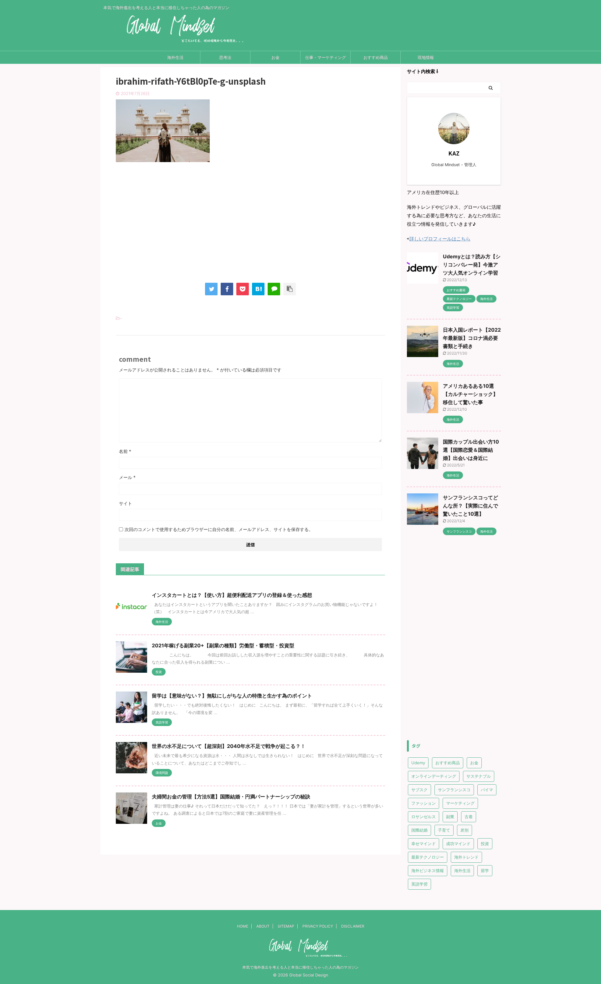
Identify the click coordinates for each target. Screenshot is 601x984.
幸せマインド (423, 843)
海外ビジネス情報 (427, 870)
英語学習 (419, 884)
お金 (275, 57)
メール (127, 477)
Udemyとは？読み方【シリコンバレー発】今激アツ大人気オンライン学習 (472, 264)
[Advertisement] (250, 228)
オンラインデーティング (433, 776)
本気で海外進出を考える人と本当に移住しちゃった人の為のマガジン (300, 967)
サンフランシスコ (454, 789)
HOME (242, 926)
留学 (485, 870)
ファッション (423, 803)
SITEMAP (286, 926)
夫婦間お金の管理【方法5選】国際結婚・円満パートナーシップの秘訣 (231, 796)
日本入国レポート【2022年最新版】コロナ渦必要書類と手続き (472, 338)
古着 (469, 816)
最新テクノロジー (427, 857)
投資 (485, 843)
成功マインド (458, 843)
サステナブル (478, 776)
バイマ (487, 789)
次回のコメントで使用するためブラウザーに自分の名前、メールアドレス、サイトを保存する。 (219, 529)
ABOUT (263, 926)
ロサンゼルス (423, 816)
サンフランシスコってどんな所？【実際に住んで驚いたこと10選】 (470, 505)
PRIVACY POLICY (317, 926)
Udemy (418, 762)
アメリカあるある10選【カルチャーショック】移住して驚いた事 (470, 394)
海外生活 (175, 57)
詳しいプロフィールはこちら (439, 239)
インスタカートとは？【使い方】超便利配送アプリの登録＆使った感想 (232, 595)
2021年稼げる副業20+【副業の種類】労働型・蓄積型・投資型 (223, 645)
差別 (464, 830)
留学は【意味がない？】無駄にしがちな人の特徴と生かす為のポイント (232, 695)
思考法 (225, 57)
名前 (125, 451)
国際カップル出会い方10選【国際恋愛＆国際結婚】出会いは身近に (471, 450)
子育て (444, 830)
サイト (125, 503)
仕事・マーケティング (325, 57)
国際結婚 (419, 830)
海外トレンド (466, 857)
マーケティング (460, 803)
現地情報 (426, 57)
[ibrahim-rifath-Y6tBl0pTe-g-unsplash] (258, 289)
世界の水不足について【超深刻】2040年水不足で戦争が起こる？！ (229, 746)
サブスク (419, 789)
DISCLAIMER (352, 926)
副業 (450, 816)
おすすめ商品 (375, 57)
